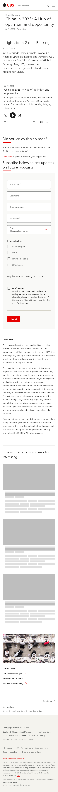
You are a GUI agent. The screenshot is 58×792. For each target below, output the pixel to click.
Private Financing (20, 258)
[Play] (13, 115)
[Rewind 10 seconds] (6, 115)
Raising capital (18, 246)
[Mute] (41, 122)
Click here (7, 156)
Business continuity (17, 758)
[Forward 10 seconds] (19, 115)
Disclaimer (6, 758)
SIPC (18, 776)
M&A (14, 252)
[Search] (47, 5)
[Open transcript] (46, 122)
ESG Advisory (18, 265)
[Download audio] (52, 122)
